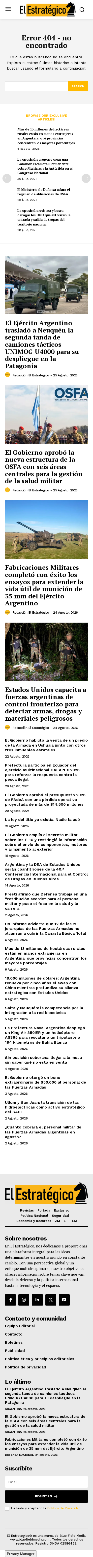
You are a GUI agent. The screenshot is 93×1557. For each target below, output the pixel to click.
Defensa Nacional (19, 1454)
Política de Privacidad (64, 1508)
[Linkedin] (37, 1299)
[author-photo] (8, 375)
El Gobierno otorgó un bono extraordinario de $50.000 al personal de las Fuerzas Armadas (45, 1082)
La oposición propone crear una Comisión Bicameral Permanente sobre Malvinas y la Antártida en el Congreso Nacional (44, 166)
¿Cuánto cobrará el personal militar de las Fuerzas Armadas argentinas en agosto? (43, 1132)
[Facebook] (10, 1299)
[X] (50, 1299)
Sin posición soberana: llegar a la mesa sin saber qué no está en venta (43, 1060)
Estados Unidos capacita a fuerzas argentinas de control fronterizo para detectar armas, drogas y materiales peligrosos (45, 703)
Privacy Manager (20, 1554)
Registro (43, 1496)
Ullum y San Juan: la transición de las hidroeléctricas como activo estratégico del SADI (45, 1107)
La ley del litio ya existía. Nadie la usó (42, 819)
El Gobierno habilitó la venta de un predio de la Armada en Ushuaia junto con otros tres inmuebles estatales (46, 745)
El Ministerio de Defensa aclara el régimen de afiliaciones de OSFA (43, 191)
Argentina (13, 1409)
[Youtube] (64, 1299)
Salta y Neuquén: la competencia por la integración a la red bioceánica (44, 1010)
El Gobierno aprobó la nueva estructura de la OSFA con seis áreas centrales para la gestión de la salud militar (44, 466)
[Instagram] (23, 1299)
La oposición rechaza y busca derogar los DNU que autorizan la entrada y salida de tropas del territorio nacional (43, 217)
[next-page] (86, 178)
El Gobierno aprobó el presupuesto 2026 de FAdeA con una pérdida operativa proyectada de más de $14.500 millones (45, 799)
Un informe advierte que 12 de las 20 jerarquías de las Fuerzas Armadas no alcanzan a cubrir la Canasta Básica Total (45, 928)
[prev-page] (6, 178)
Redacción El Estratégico (30, 375)
